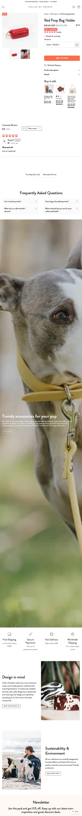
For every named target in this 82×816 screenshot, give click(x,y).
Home (46, 14)
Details (46, 74)
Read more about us (11, 706)
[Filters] (24, 128)
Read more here (53, 773)
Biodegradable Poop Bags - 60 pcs (48, 98)
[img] (78, 25)
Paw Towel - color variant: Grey (58, 96)
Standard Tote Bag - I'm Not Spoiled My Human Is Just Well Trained (72, 99)
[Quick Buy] (63, 92)
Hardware (47, 39)
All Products (54, 14)
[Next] (34, 30)
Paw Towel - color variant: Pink (60, 96)
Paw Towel (59, 98)
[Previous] (5, 30)
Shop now (8, 431)
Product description (51, 70)
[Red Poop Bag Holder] (14, 54)
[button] (73, 6)
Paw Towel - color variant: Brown (56, 96)
